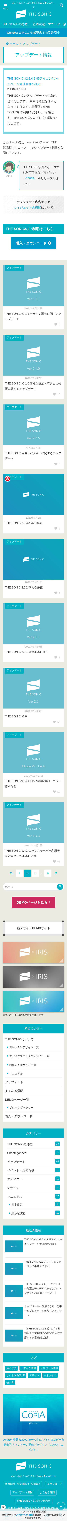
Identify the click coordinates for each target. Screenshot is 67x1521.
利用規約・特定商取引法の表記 (22, 1484)
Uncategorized (16, 1153)
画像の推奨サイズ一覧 (22, 1064)
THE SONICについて (19, 1039)
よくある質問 (14, 1091)
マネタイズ (50, 1375)
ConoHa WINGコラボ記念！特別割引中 (33, 32)
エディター (14, 1179)
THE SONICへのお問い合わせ (33, 1500)
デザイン (13, 1188)
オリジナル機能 (49, 1368)
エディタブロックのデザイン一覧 (29, 1056)
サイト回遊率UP (15, 1375)
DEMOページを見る (32, 902)
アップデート (32, 43)
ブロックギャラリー (21, 1107)
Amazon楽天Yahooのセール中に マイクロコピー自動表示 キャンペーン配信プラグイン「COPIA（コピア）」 (33, 1444)
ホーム (14, 43)
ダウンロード (54, 1484)
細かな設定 (18, 1213)
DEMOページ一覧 (17, 1099)
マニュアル (16, 1073)
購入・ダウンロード (31, 243)
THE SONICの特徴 (15, 24)
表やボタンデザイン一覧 (24, 1047)
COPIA (30, 178)
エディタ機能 (28, 1368)
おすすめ (11, 1368)
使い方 (10, 1382)
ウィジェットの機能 (27, 207)
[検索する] (60, 887)
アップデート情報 (22, 1492)
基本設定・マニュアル (48, 24)
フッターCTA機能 (24, 1515)
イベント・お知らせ (20, 1170)
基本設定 (16, 1204)
